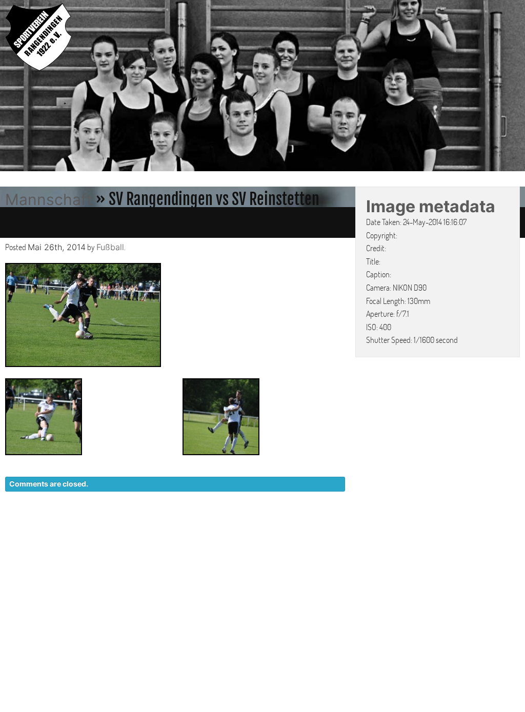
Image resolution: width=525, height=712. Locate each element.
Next (514, 87)
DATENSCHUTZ (395, 527)
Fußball (110, 247)
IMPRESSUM (461, 527)
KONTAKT (333, 527)
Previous (10, 87)
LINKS (508, 527)
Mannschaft (48, 199)
